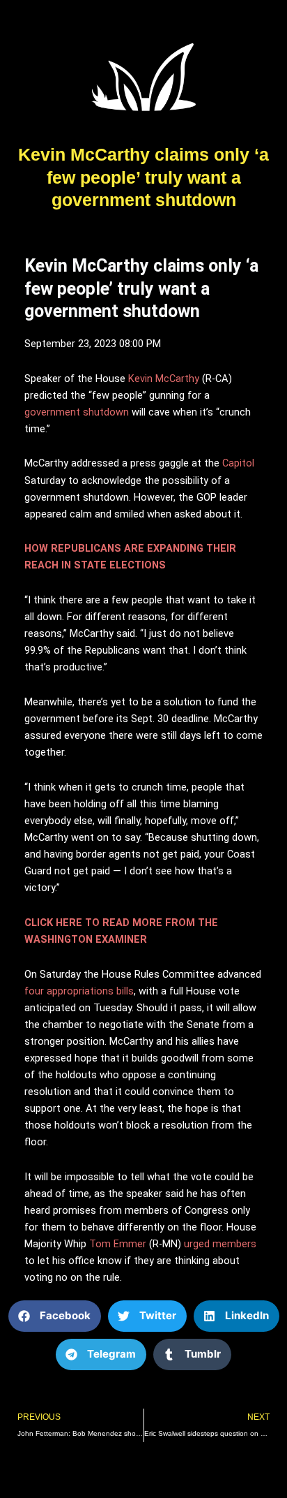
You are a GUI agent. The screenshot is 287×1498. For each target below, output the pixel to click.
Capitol (238, 463)
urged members (220, 1244)
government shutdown (76, 412)
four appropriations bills (79, 991)
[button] (54, 1316)
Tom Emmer (117, 1244)
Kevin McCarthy (163, 378)
